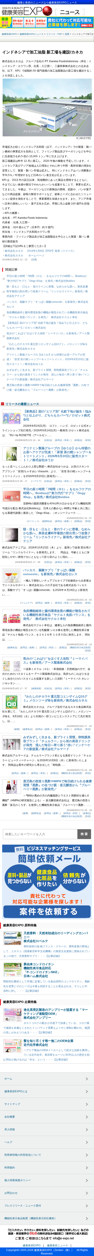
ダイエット (33, 521)
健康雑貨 (36, 688)
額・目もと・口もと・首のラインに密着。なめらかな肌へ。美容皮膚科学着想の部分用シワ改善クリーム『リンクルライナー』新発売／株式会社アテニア (47, 291)
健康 (17, 729)
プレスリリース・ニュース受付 (22, 1205)
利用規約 (9, 1167)
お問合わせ (10, 1192)
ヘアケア (36, 481)
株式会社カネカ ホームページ (24, 255)
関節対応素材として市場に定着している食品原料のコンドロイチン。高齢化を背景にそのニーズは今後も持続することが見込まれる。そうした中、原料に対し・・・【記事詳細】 (46, 986)
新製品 (78, 440)
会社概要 (9, 1116)
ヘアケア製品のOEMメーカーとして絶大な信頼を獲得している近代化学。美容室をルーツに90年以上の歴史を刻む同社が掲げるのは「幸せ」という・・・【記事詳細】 (46, 1055)
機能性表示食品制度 (80, 647)
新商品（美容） (63, 440)
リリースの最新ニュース (22, 404)
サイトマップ (12, 1104)
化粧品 (48, 440)
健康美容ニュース (57, 1245)
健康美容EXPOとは (15, 1091)
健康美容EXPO (31, 1245)
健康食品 (47, 521)
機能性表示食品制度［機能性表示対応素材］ (30, 1218)
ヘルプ (8, 1142)
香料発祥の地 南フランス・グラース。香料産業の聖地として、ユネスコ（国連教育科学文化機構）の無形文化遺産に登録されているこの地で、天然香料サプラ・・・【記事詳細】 (46, 951)
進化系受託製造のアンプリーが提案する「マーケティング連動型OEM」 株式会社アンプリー (56, 1013)
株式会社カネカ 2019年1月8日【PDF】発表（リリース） (40, 250)
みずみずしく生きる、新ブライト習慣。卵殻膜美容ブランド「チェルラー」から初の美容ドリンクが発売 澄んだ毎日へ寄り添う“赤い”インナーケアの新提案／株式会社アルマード (48, 374)
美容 (88, 440)
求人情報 (9, 1129)
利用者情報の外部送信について (22, 1154)
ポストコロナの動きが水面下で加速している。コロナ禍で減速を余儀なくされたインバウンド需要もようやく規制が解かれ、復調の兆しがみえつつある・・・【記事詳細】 (46, 1028)
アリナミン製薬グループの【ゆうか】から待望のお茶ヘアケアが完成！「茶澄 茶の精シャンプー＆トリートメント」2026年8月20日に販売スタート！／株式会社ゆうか (48, 359)
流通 (34, 259)
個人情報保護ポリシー (17, 1180)
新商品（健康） (63, 521)
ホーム (8, 1078)
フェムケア (26, 603)
